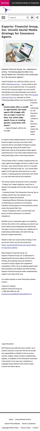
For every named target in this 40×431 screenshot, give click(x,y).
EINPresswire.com (12, 84)
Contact (35, 428)
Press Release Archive (23, 419)
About (11, 419)
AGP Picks (5, 3)
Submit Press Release (12, 424)
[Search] (27, 17)
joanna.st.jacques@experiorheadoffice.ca (16, 294)
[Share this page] (37, 17)
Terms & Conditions (28, 424)
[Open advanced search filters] (32, 17)
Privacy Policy (26, 428)
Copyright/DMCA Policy (10, 428)
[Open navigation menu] (3, 17)
